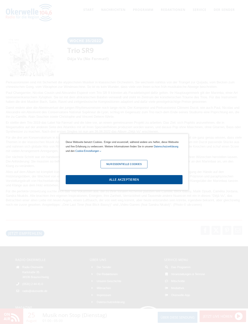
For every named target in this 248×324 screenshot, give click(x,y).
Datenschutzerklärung (166, 146)
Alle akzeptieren (124, 179)
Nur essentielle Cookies (124, 164)
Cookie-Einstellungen (87, 150)
